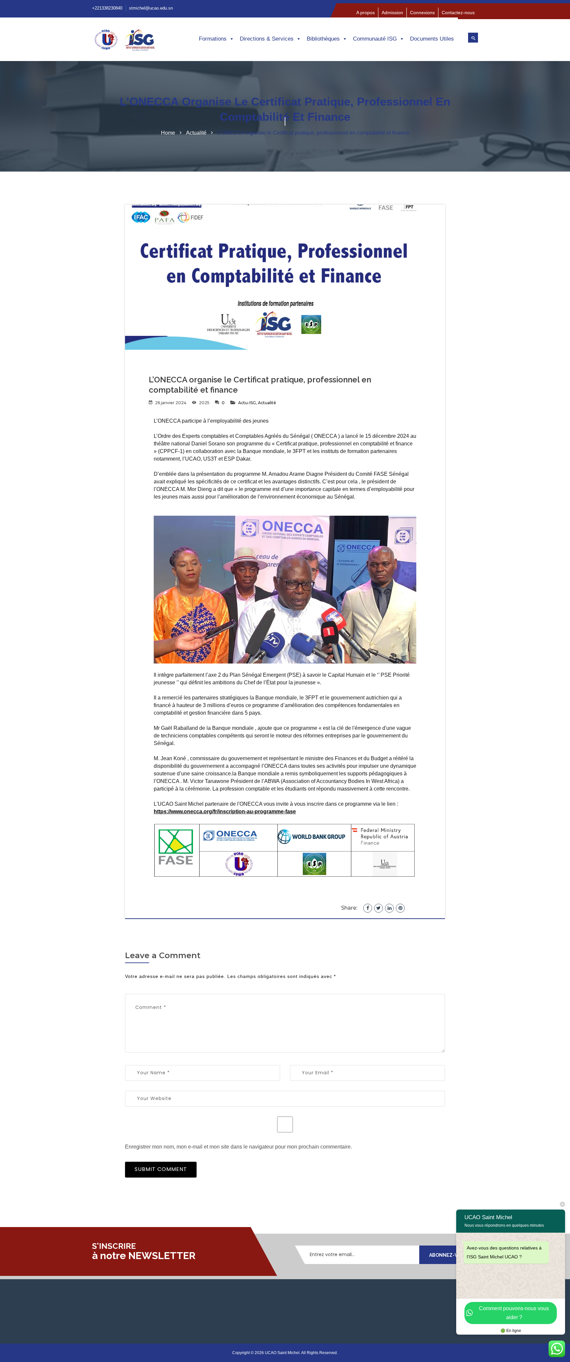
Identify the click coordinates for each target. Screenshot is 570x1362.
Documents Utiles (432, 39)
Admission (392, 12)
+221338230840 (107, 8)
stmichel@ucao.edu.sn (151, 8)
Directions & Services (267, 39)
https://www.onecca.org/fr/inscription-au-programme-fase (225, 811)
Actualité (196, 133)
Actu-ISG (247, 402)
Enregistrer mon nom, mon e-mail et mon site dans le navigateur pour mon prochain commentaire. (238, 1147)
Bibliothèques (323, 39)
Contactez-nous (458, 12)
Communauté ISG (375, 39)
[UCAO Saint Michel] (136, 42)
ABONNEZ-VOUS (448, 1255)
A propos (365, 12)
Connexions (422, 12)
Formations (213, 39)
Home (168, 133)
